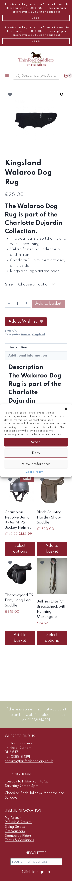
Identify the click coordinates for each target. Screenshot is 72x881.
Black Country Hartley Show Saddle (49, 517)
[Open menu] (7, 76)
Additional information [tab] (27, 355)
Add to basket (48, 304)
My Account (14, 818)
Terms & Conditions (19, 840)
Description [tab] (17, 347)
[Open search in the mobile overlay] (36, 76)
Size (9, 284)
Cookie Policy (34, 472)
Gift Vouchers (15, 831)
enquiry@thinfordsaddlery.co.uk (29, 761)
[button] (66, 409)
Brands (25, 334)
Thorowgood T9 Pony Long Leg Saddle (19, 600)
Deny (36, 453)
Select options (20, 549)
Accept (36, 442)
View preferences (36, 464)
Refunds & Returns (18, 822)
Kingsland (38, 334)
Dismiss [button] (36, 18)
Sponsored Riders (18, 836)
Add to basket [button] (51, 549)
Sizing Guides (15, 827)
